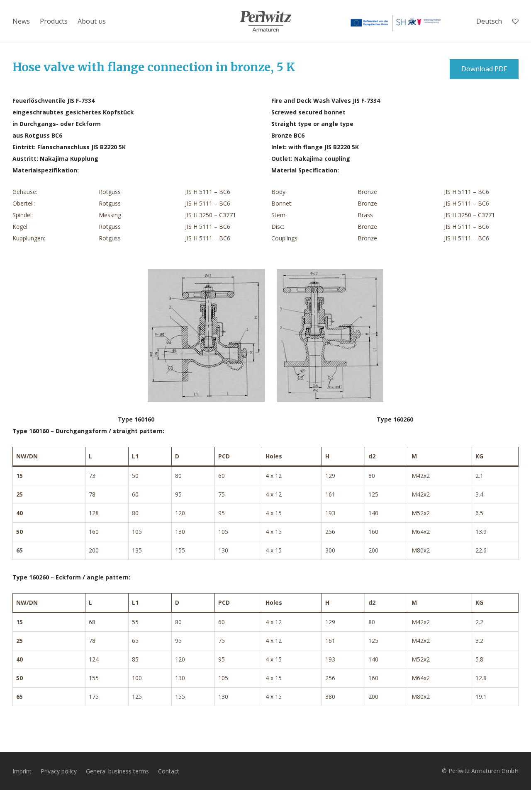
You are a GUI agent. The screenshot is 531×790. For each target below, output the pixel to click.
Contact (168, 771)
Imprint (22, 771)
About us (92, 21)
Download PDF (484, 68)
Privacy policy (59, 771)
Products (54, 21)
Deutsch (489, 21)
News (21, 21)
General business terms (117, 771)
